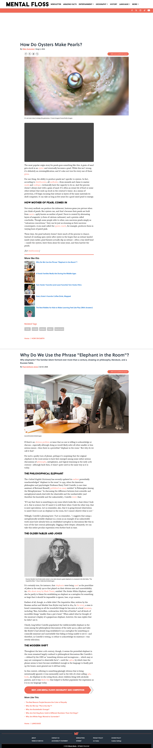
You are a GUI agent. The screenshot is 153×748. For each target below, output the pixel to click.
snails (26, 185)
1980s (71, 660)
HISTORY (113, 4)
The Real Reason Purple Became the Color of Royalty (46, 702)
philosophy (41, 461)
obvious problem (42, 442)
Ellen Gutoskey (29, 49)
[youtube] (149, 10)
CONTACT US (55, 738)
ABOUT (34, 738)
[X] (136, 10)
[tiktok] (144, 10)
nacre (31, 214)
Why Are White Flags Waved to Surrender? (43, 716)
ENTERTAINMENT (85, 4)
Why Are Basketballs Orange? (37, 709)
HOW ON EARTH (38, 338)
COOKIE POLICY (116, 738)
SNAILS (50, 329)
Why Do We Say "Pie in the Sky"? (39, 706)
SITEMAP (78, 741)
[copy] (37, 53)
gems (26, 174)
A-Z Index (96, 741)
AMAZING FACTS (70, 4)
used (76, 585)
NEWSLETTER (56, 4)
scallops (37, 185)
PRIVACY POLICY (98, 738)
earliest (76, 479)
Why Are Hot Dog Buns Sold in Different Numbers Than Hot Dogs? (52, 713)
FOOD (27, 329)
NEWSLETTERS (80, 738)
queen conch (60, 226)
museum (87, 608)
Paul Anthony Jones (30, 367)
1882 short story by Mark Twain (40, 591)
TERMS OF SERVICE (37, 741)
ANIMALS (42, 329)
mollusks (54, 182)
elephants (60, 585)
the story (80, 605)
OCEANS (35, 329)
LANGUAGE (123, 4)
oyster (41, 168)
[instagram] (140, 10)
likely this (45, 679)
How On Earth (59, 329)
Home (26, 338)
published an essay (58, 488)
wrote (74, 497)
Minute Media (72, 746)
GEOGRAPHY (101, 4)
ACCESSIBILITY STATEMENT (60, 741)
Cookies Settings (116, 741)
